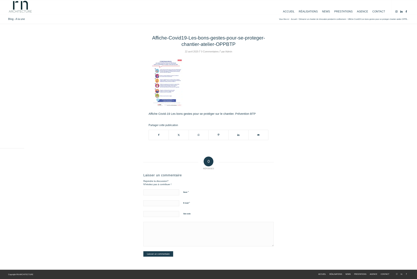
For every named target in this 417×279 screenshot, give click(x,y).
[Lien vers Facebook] (406, 11)
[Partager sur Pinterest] (218, 135)
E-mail (186, 203)
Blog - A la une (16, 19)
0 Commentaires (210, 51)
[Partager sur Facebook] (159, 135)
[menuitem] (289, 7)
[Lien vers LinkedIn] (401, 11)
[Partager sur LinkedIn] (238, 135)
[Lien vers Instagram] (396, 11)
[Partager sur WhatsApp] (198, 135)
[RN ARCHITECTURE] (20, 7)
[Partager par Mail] (258, 135)
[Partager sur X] (178, 135)
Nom (186, 192)
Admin (228, 51)
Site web (187, 214)
